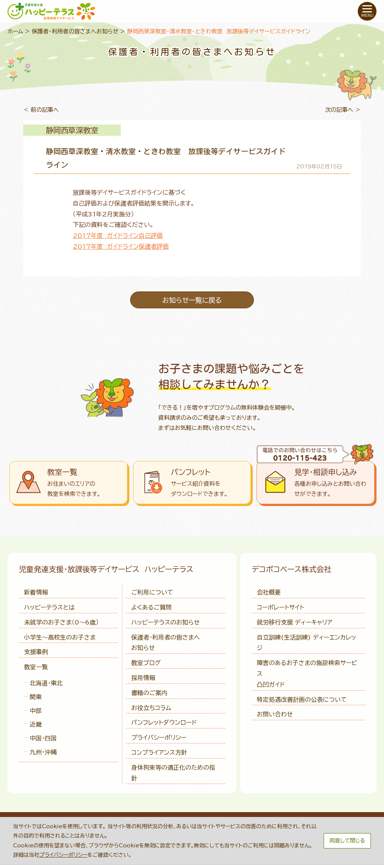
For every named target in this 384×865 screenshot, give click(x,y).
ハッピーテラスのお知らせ (165, 622)
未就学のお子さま (61, 622)
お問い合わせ (275, 714)
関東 (36, 697)
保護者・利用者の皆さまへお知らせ (75, 31)
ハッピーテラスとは (49, 607)
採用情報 (143, 678)
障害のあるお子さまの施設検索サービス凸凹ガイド (307, 674)
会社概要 (269, 592)
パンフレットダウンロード (163, 722)
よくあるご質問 (151, 607)
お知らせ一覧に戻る (192, 300)
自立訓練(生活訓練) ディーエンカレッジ (306, 642)
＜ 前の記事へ (41, 110)
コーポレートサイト (280, 607)
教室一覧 (36, 667)
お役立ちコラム (151, 708)
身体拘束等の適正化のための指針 (173, 772)
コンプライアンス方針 (159, 752)
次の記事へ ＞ (343, 110)
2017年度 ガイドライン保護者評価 (121, 246)
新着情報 (36, 592)
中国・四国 (43, 738)
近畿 (36, 724)
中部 (36, 711)
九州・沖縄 (43, 752)
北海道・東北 (46, 683)
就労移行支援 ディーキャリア (294, 622)
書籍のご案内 (149, 693)
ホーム (15, 31)
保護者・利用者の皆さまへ (165, 642)
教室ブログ (146, 663)
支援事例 (36, 652)
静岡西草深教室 (72, 130)
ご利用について (152, 592)
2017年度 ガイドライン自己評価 (118, 236)
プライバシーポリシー (158, 737)
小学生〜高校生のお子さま (60, 637)
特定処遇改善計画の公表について (302, 700)
